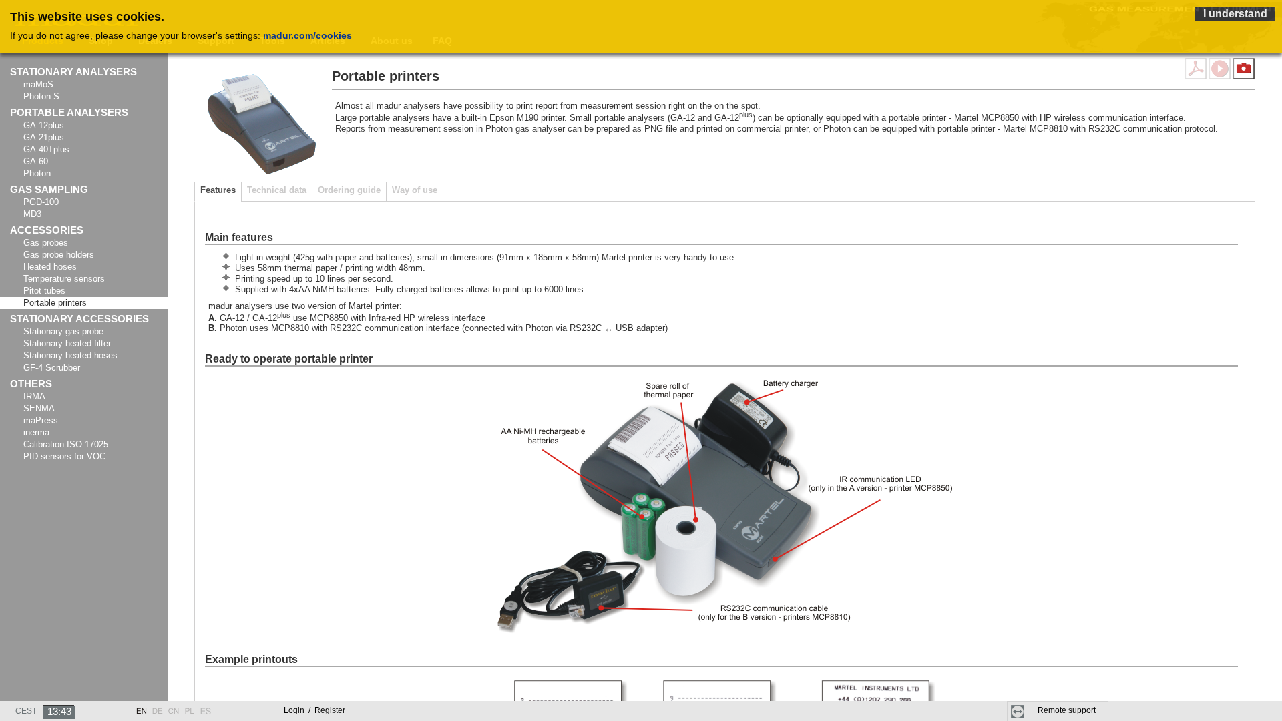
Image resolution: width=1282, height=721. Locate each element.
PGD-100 (41, 202)
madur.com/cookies (307, 35)
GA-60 (35, 161)
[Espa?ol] (205, 707)
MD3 (32, 214)
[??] (173, 707)
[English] (141, 707)
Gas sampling (49, 189)
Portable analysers (69, 112)
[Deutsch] (157, 707)
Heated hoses (50, 267)
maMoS (38, 84)
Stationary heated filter (67, 343)
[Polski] (189, 707)
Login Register (314, 710)
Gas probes (45, 243)
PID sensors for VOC (64, 456)
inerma (36, 432)
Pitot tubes (44, 291)
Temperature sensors (64, 279)
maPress (40, 420)
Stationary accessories (79, 319)
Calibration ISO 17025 (65, 444)
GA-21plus (43, 137)
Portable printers (55, 303)
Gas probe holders (58, 255)
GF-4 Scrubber (51, 368)
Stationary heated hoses (70, 355)
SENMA (39, 408)
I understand (1235, 13)
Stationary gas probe (63, 331)
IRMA (34, 396)
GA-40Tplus (46, 149)
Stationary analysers (73, 72)
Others (31, 384)
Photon (37, 173)
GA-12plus (43, 125)
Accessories (46, 230)
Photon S (41, 96)
